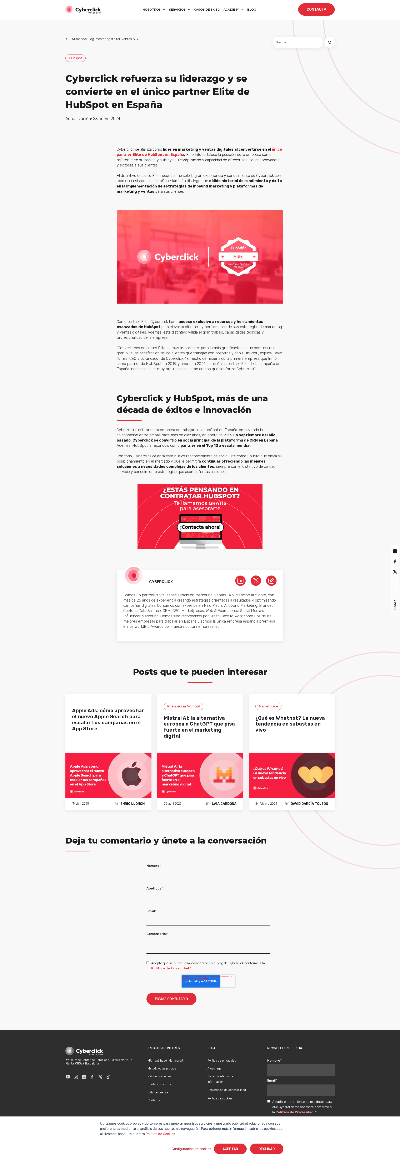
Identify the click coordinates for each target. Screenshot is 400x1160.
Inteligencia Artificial (183, 706)
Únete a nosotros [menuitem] (159, 1084)
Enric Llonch (132, 804)
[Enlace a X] (100, 1076)
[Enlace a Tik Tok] (108, 1076)
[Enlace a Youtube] (67, 1076)
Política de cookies (220, 1098)
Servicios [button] (177, 9)
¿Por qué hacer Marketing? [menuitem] (165, 1060)
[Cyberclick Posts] (271, 580)
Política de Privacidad (170, 968)
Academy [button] (232, 9)
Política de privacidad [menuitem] (222, 1060)
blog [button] (251, 9)
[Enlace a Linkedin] (83, 1076)
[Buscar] (329, 42)
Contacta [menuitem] (154, 1100)
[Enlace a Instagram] (76, 1076)
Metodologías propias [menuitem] (162, 1068)
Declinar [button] (267, 1149)
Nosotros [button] (152, 9)
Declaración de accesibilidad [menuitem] (227, 1090)
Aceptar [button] (230, 1149)
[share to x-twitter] (395, 571)
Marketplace (268, 706)
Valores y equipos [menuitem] (159, 1076)
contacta (316, 9)
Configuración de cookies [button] (191, 1149)
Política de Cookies (160, 1134)
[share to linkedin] (395, 551)
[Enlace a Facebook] (92, 1076)
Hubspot (75, 58)
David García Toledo (309, 804)
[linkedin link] (240, 580)
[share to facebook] (395, 561)
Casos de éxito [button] (207, 9)
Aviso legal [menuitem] (215, 1068)
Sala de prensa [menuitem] (158, 1092)
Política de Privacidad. (295, 1112)
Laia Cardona (224, 804)
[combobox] (297, 42)
